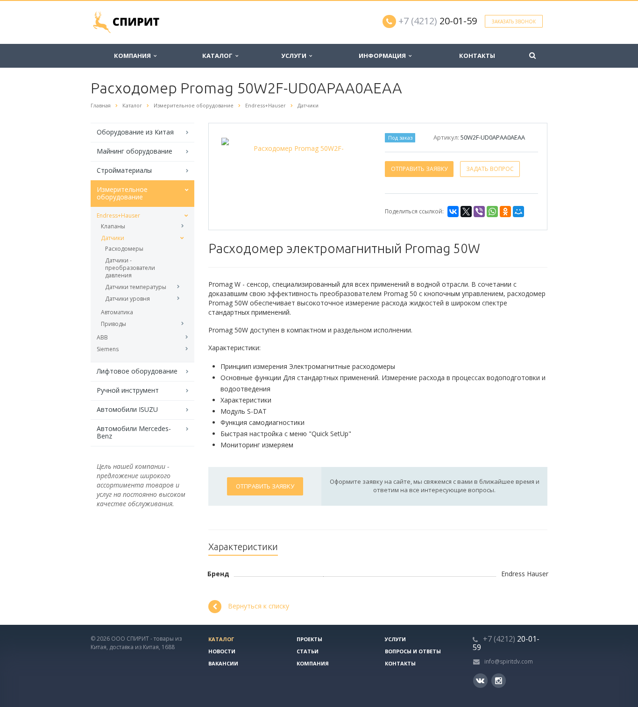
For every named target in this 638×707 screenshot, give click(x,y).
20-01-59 (437, 21)
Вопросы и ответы (413, 651)
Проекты (309, 639)
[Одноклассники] (505, 211)
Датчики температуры (135, 287)
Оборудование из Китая (135, 131)
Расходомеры (124, 249)
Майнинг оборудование (134, 151)
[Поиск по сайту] (532, 56)
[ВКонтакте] (453, 211)
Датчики (112, 238)
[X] (466, 211)
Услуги (295, 55)
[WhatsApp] (492, 211)
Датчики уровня (127, 299)
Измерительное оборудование (122, 193)
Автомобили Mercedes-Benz (134, 432)
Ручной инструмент (128, 390)
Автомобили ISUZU (127, 409)
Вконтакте (480, 680)
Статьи (308, 651)
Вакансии (223, 663)
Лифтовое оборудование (137, 371)
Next (354, 147)
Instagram (498, 680)
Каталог (218, 55)
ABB (102, 337)
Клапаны (113, 226)
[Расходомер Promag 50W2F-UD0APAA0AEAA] (294, 148)
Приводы (113, 324)
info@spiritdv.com (508, 661)
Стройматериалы (124, 170)
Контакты (477, 55)
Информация (384, 55)
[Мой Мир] (518, 211)
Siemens (108, 349)
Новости (221, 651)
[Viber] (479, 211)
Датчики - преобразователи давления (130, 267)
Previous (235, 147)
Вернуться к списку (258, 605)
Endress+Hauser (118, 215)
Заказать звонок (514, 21)
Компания (134, 55)
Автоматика (117, 312)
